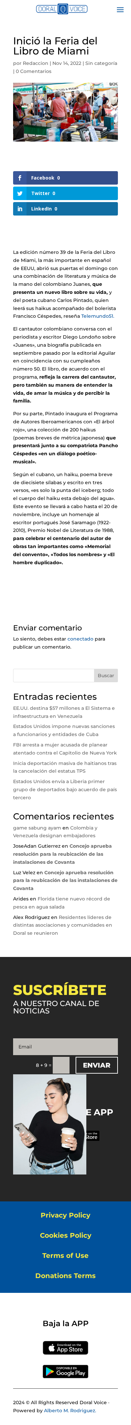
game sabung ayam (37, 828)
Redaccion (35, 63)
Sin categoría (101, 63)
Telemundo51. (98, 316)
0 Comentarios (33, 71)
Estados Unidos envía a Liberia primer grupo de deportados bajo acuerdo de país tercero (65, 789)
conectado (80, 639)
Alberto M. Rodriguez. (70, 1411)
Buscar (106, 675)
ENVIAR (97, 1065)
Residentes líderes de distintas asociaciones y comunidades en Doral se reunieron (62, 925)
